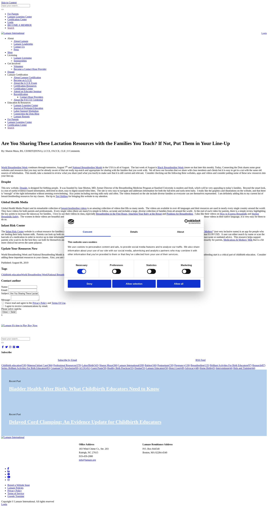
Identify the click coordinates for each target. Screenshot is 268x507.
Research (258, 365)
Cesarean (57, 368)
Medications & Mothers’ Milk (237, 240)
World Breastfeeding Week (14, 167)
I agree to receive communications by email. (26, 306)
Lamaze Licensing (23, 58)
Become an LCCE (23, 80)
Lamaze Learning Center (19, 16)
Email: (4, 290)
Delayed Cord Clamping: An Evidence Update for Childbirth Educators (85, 422)
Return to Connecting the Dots (18, 135)
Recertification (21, 94)
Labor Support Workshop (26, 111)
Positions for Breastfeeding (180, 213)
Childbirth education (11, 274)
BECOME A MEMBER (19, 25)
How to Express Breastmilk (233, 213)
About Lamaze (21, 41)
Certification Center (17, 19)
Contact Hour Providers (31, 97)
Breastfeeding (200, 365)
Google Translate (15, 496)
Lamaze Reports (22, 116)
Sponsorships (20, 60)
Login (10, 22)
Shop (10, 52)
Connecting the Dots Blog (26, 113)
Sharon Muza (108, 365)
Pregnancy (182, 365)
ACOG (84, 368)
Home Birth (207, 368)
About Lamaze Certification (27, 77)
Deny (89, 283)
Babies (151, 365)
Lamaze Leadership (23, 44)
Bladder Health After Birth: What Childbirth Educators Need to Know (84, 388)
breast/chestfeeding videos (74, 208)
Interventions (224, 368)
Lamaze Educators (157, 368)
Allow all (178, 283)
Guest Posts (99, 368)
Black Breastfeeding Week (171, 167)
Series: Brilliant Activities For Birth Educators (25, 368)
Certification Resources (25, 86)
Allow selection (134, 283)
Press (16, 49)
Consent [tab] (87, 231)
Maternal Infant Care (40, 365)
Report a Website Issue (18, 485)
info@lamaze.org (87, 460)
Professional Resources (67, 365)
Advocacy (192, 368)
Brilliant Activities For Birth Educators (231, 365)
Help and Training (244, 368)
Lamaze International (131, 365)
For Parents (13, 14)
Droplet (23, 188)
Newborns (71, 368)
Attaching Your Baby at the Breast (145, 213)
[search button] (2, 9)
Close (5, 312)
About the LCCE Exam (25, 83)
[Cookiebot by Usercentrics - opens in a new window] (186, 221)
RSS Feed (200, 360)
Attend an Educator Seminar (27, 91)
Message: (5, 300)
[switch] (116, 271)
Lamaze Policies (15, 488)
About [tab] (180, 231)
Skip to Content (9, 2)
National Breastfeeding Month (87, 167)
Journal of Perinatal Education (28, 108)
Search (10, 28)
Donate (11, 72)
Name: (4, 287)
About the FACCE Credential (28, 99)
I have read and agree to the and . (35, 303)
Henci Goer (176, 368)
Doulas (139, 368)
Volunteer (18, 66)
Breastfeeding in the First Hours (111, 213)
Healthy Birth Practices (120, 368)
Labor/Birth (90, 365)
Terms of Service (15, 493)
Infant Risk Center (15, 231)
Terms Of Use (58, 303)
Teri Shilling (62, 196)
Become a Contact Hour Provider (30, 69)
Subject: (5, 293)
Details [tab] (134, 231)
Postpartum (165, 365)
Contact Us (19, 46)
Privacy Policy (40, 303)
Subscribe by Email (67, 360)
